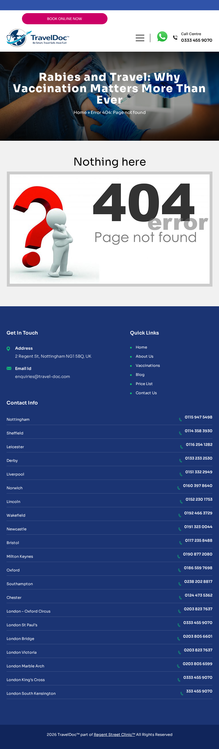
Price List (144, 383)
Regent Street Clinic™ (114, 734)
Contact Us (146, 392)
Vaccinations (148, 365)
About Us (144, 356)
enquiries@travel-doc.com (42, 376)
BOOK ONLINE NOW (64, 19)
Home (80, 112)
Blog (140, 374)
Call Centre (196, 37)
